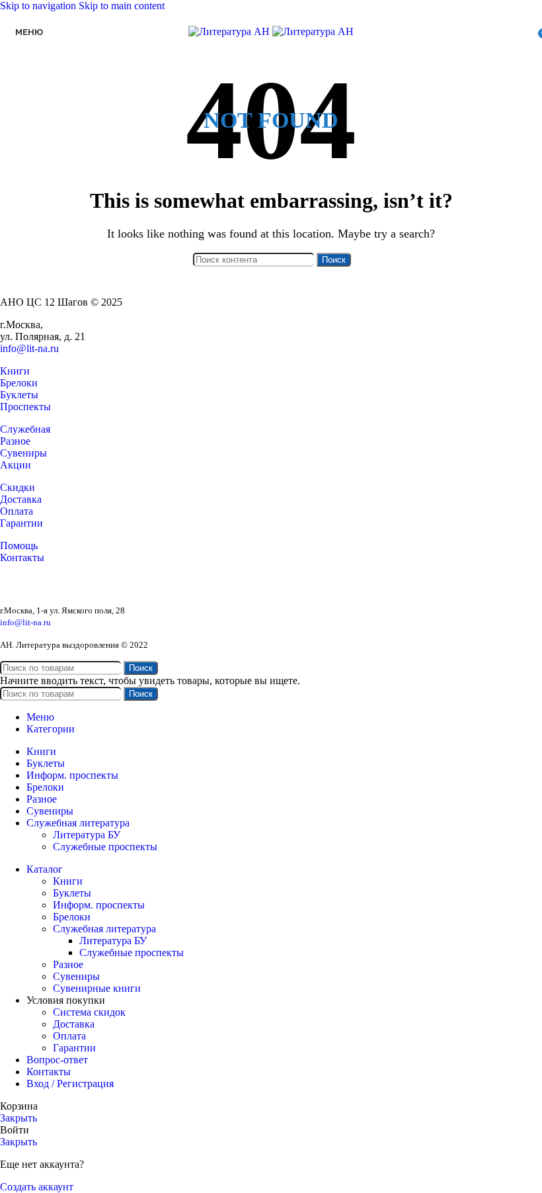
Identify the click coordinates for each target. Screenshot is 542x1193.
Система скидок (89, 1012)
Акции (15, 464)
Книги (15, 370)
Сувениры (23, 453)
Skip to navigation (39, 5)
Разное (15, 441)
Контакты (22, 557)
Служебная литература (104, 928)
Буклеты (19, 394)
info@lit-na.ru (29, 348)
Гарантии (21, 523)
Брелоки (19, 382)
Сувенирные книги (97, 988)
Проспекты (25, 406)
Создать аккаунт (36, 1186)
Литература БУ (86, 834)
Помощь (19, 545)
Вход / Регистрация (70, 1083)
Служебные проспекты (105, 846)
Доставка (21, 499)
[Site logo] (230, 31)
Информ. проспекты (99, 904)
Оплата (16, 511)
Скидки (17, 487)
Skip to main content (122, 5)
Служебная (25, 429)
